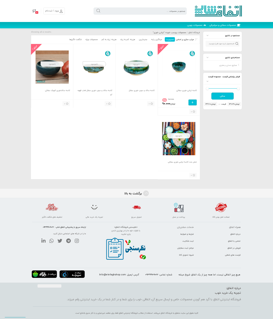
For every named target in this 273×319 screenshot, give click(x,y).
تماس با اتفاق (234, 241)
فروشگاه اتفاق (194, 32)
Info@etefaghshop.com (112, 274)
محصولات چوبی (194, 25)
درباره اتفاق (235, 234)
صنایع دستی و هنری (228, 65)
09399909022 (151, 274)
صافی (222, 96)
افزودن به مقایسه (165, 111)
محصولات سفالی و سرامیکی (222, 25)
